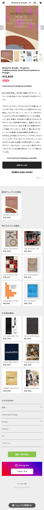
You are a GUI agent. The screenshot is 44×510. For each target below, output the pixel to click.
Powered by (19, 487)
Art (3, 436)
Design (5, 422)
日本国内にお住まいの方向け (22, 172)
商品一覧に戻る (22, 454)
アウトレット (6, 443)
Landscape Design (10, 415)
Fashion (5, 429)
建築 (3, 407)
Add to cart (22, 165)
